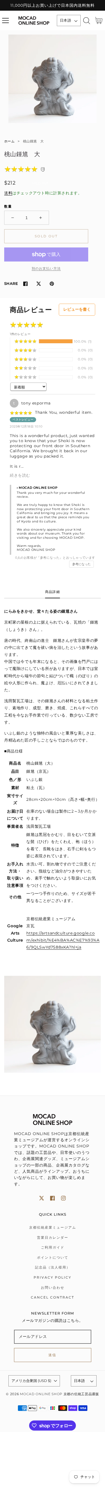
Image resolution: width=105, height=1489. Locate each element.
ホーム (9, 141)
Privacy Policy (52, 1277)
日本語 (65, 20)
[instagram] (63, 1198)
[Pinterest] (51, 284)
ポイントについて (52, 1257)
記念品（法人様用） (52, 1267)
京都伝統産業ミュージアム (52, 1227)
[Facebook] (25, 284)
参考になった (81, 564)
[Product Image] (52, 79)
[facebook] (52, 1198)
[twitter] (41, 1198)
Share (11, 283)
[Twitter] (38, 284)
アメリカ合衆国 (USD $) (31, 1380)
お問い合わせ (52, 1287)
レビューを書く (77, 309)
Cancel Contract (52, 1297)
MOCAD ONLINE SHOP (41, 1394)
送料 (8, 192)
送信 (52, 1355)
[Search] (86, 20)
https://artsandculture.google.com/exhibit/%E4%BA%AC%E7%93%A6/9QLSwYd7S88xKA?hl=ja (62, 940)
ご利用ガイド (52, 1247)
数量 (8, 206)
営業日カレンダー (52, 1237)
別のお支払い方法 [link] (46, 268)
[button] (5, 20)
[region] (52, 5)
